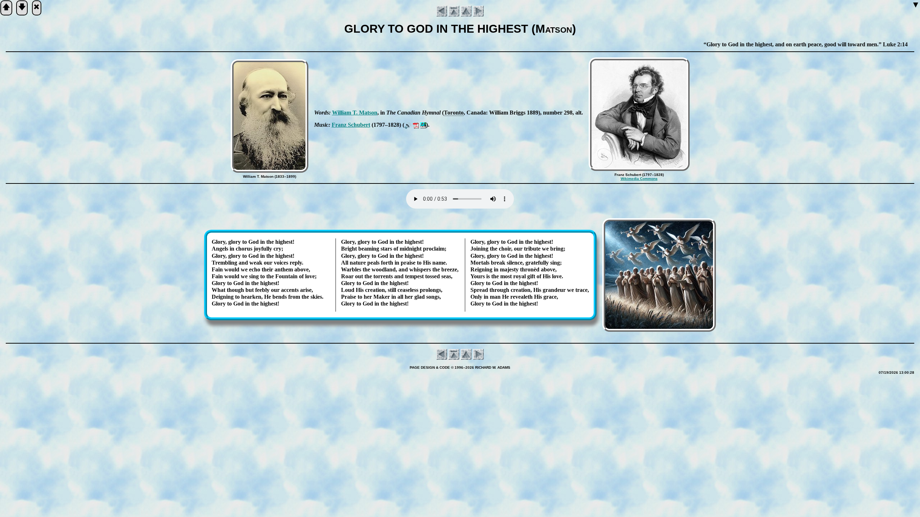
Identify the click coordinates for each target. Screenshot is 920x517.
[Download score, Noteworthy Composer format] (423, 125)
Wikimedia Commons (639, 179)
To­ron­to (454, 113)
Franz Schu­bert (351, 125)
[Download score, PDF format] (416, 125)
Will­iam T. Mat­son (354, 113)
